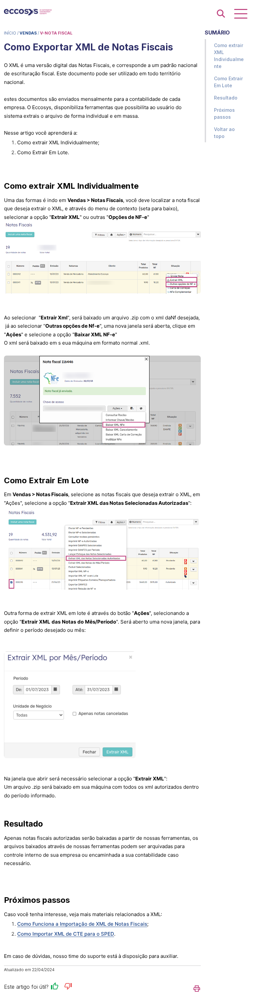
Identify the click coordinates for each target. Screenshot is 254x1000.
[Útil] (54, 987)
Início (10, 33)
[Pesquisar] (221, 14)
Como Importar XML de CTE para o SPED (65, 934)
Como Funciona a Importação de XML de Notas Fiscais (82, 924)
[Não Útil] (68, 987)
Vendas (28, 33)
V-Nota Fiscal (56, 33)
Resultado (225, 97)
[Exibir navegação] (241, 13)
